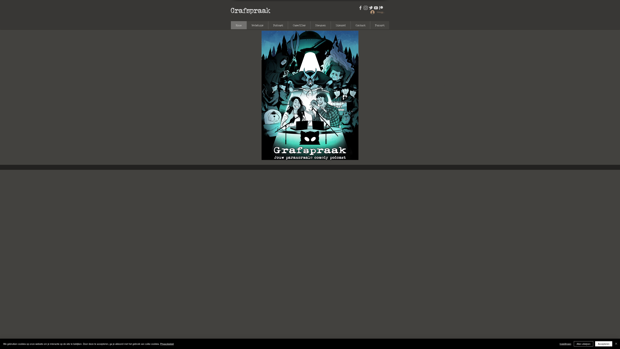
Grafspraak (250, 10)
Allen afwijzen (583, 343)
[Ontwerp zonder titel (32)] (376, 8)
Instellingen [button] (565, 343)
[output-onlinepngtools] (381, 8)
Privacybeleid (167, 343)
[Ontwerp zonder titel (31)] (371, 8)
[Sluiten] (616, 343)
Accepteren (604, 343)
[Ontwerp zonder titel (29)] (360, 8)
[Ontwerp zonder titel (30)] (366, 8)
